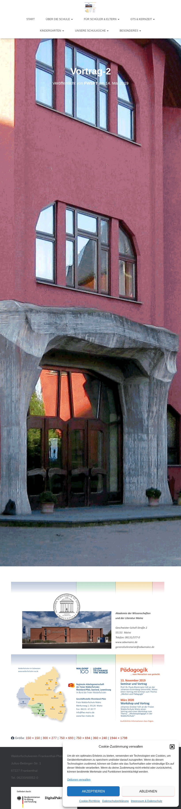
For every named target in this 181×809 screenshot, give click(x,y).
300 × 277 (50, 738)
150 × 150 (33, 738)
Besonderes (129, 30)
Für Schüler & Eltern (100, 19)
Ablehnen (148, 791)
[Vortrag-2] (90, 655)
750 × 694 (83, 738)
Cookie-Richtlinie (89, 801)
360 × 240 (100, 738)
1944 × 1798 (118, 738)
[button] (172, 747)
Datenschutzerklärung (115, 801)
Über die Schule (58, 19)
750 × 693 (66, 738)
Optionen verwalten (78, 779)
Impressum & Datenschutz (146, 801)
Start (30, 19)
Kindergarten (51, 30)
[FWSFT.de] (90, 7)
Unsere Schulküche (90, 30)
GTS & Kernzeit (141, 19)
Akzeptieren (93, 791)
